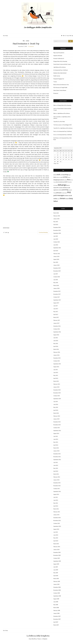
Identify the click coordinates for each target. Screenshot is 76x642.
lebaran (68, 185)
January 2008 (56, 613)
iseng (54, 182)
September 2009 (57, 561)
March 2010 (56, 543)
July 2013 (55, 436)
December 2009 (57, 552)
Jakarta (57, 182)
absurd (54, 174)
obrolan (60, 189)
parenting (65, 190)
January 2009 (56, 584)
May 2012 (55, 468)
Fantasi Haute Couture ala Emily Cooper (62, 64)
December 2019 (57, 268)
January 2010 (56, 549)
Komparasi (55, 93)
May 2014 (55, 407)
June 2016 (55, 340)
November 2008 (57, 590)
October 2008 (56, 593)
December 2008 (57, 587)
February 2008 (56, 610)
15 (57, 157)
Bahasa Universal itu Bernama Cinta (61, 84)
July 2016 (55, 337)
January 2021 (56, 256)
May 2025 (55, 221)
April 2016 (55, 346)
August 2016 (56, 334)
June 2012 (55, 465)
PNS (69, 192)
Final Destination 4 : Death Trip (26, 43)
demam (69, 177)
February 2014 (56, 416)
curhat (65, 177)
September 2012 (57, 459)
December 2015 (57, 358)
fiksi (68, 180)
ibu (72, 179)
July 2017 (55, 305)
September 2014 (57, 398)
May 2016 (55, 343)
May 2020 (55, 262)
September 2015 (57, 363)
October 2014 (56, 395)
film (24, 40)
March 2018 (56, 285)
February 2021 (56, 253)
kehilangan (55, 185)
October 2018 (56, 276)
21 (54, 159)
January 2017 (56, 323)
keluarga (62, 184)
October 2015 (56, 361)
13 (71, 155)
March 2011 (56, 508)
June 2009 (55, 569)
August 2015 (56, 366)
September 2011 (57, 491)
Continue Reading (43, 232)
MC (58, 187)
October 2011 (56, 488)
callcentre (58, 177)
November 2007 (57, 619)
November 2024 (57, 230)
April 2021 (55, 250)
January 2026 (56, 218)
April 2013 (55, 445)
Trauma (55, 81)
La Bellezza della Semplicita (38, 636)
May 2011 (55, 503)
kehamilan (70, 182)
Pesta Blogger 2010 (67, 124)
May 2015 (55, 375)
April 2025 (55, 224)
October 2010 (56, 523)
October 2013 (56, 427)
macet (55, 187)
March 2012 (56, 474)
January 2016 (56, 355)
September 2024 (57, 233)
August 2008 (56, 598)
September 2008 (57, 596)
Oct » (57, 163)
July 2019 (55, 273)
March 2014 (56, 413)
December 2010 (57, 517)
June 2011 (55, 500)
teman (62, 198)
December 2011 (57, 482)
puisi (55, 195)
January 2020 (56, 265)
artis (61, 174)
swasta (58, 198)
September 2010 (57, 526)
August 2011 (56, 494)
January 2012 (56, 479)
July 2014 (55, 401)
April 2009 (55, 575)
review (27, 40)
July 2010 (55, 532)
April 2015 (55, 378)
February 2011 (56, 511)
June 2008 (55, 601)
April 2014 (55, 410)
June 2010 (55, 535)
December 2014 (57, 390)
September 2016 (57, 331)
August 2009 (56, 564)
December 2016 (57, 326)
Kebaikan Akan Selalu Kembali (59, 73)
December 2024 (57, 227)
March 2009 (56, 578)
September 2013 (57, 430)
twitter (66, 198)
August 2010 (56, 529)
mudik (68, 187)
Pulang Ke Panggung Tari (58, 78)
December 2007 (57, 616)
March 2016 (56, 349)
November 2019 (57, 271)
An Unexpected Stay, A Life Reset (60, 70)
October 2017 (56, 297)
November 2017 (57, 294)
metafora (64, 187)
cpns (61, 177)
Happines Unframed (57, 55)
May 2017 (55, 311)
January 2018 (56, 288)
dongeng (56, 179)
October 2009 (56, 558)
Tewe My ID (56, 121)
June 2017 (55, 308)
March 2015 (56, 381)
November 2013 (57, 424)
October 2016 (56, 329)
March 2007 (56, 625)
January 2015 (56, 387)
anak (58, 174)
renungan (60, 195)
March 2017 (56, 317)
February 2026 (56, 215)
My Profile (5, 35)
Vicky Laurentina (57, 116)
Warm (54, 105)
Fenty (54, 131)
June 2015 (55, 372)
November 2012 (57, 456)
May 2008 (55, 604)
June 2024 (55, 239)
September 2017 (57, 300)
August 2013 (56, 433)
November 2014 (57, 392)
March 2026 (56, 213)
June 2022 (55, 244)
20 (71, 157)
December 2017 (57, 291)
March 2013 (56, 448)
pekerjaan (59, 192)
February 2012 (56, 477)
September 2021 (57, 247)
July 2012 (55, 462)
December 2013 (57, 421)
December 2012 (57, 453)
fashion (65, 179)
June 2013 (55, 439)
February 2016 (56, 352)
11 (66, 155)
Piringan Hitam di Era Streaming (60, 61)
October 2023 (56, 242)
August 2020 (56, 259)
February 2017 (56, 320)
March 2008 (56, 607)
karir (66, 182)
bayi (63, 174)
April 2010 (55, 540)
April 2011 (55, 506)
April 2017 (55, 314)
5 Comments (31, 46)
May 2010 (55, 538)
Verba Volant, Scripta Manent (59, 90)
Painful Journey (56, 75)
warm (54, 108)
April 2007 (55, 622)
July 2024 (55, 236)
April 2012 (55, 471)
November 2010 (57, 520)
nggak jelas (55, 189)
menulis (60, 187)
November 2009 (57, 555)
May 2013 (55, 442)
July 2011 (55, 497)
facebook (61, 179)
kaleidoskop (62, 182)
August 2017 (56, 302)
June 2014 (55, 404)
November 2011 (57, 485)
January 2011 (56, 514)
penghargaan (64, 192)
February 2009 (56, 581)
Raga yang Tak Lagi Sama (58, 52)
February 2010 (56, 546)
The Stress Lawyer (57, 124)
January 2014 (56, 419)
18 (66, 157)
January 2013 (56, 450)
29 (57, 161)
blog (66, 174)
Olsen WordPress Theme (35, 638)
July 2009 (55, 567)
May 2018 (55, 282)
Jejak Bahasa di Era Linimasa (59, 67)
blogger (69, 174)
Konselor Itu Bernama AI (58, 58)
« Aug (54, 163)
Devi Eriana (55, 138)
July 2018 (55, 279)
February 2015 (56, 384)
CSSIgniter (44, 638)
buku (54, 177)
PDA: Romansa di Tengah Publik (60, 87)
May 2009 (55, 572)
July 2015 (55, 369)
